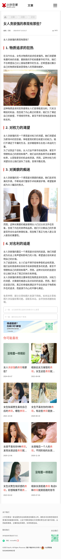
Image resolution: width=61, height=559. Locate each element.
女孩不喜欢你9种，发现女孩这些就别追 (15, 448)
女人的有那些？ (15, 369)
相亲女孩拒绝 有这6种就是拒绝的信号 (44, 488)
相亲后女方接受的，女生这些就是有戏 (43, 369)
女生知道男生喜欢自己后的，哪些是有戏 (15, 409)
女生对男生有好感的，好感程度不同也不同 (15, 488)
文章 (13, 17)
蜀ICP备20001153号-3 (33, 547)
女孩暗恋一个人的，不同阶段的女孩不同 (43, 448)
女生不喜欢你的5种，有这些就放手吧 (43, 409)
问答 (23, 17)
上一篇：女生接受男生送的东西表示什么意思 (22, 310)
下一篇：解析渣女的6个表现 (15, 317)
